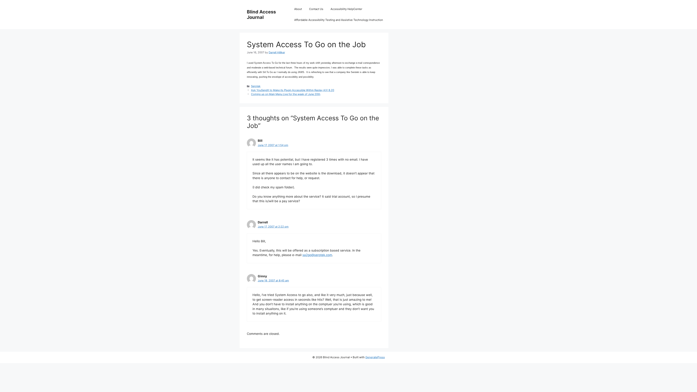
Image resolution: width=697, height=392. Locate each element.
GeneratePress (375, 357)
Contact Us (316, 9)
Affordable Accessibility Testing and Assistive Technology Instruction (338, 20)
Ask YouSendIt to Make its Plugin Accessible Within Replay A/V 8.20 (292, 90)
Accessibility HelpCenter (346, 9)
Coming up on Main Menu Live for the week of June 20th (285, 94)
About (298, 9)
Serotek (255, 86)
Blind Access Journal (261, 14)
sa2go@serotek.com (317, 255)
